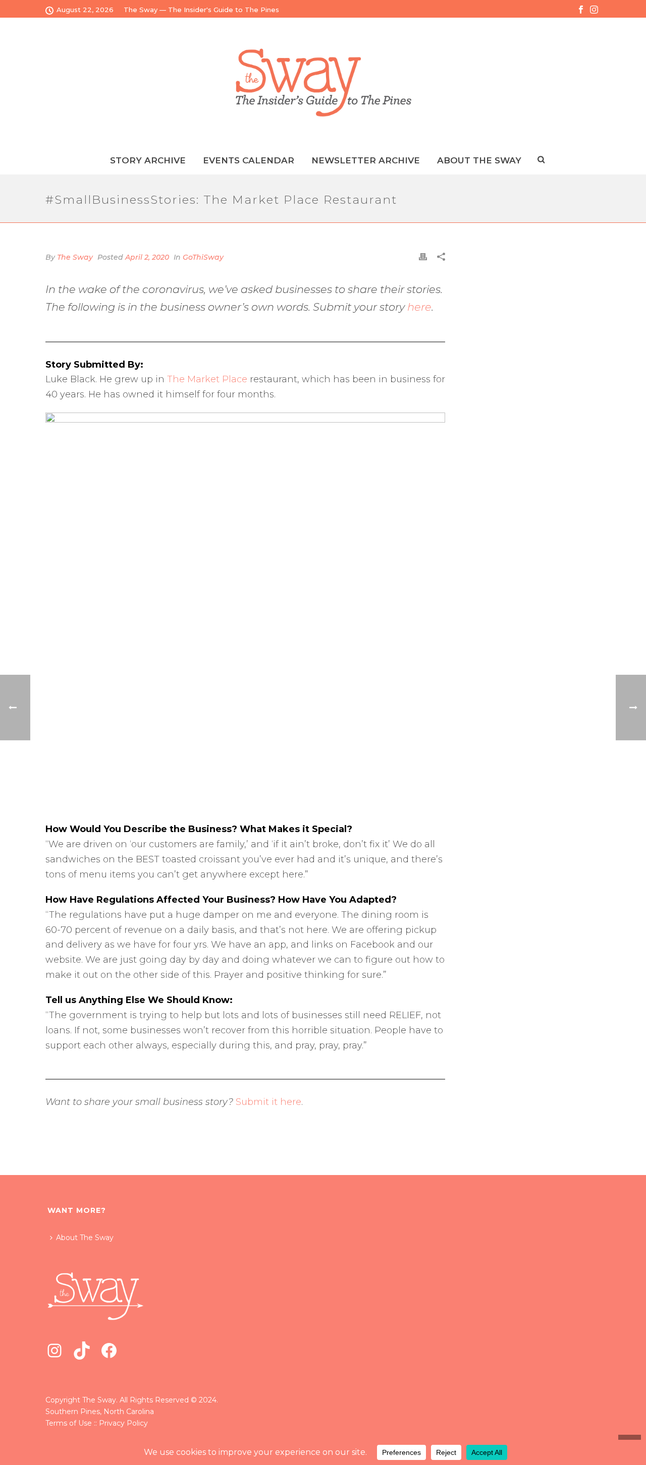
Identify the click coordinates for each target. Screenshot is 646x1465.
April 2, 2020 (147, 257)
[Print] (423, 256)
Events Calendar (248, 160)
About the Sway (479, 160)
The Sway (75, 257)
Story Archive (148, 160)
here (419, 307)
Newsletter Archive (365, 160)
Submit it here (268, 1101)
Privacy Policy (123, 1423)
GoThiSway (203, 257)
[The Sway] (323, 82)
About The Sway (85, 1237)
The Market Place (207, 379)
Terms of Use (68, 1423)
